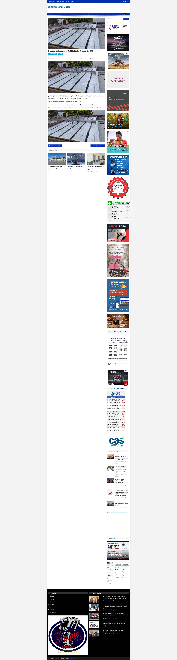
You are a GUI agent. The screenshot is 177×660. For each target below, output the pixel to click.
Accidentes (72, 14)
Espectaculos (98, 14)
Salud (104, 14)
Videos (116, 14)
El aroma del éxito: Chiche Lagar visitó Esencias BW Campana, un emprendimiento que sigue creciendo (121, 457)
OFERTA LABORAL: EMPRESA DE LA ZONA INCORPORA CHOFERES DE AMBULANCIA (110, 572)
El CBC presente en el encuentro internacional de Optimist (55, 167)
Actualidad (59, 14)
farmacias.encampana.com (115, 220)
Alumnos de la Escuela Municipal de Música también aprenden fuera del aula (98, 145)
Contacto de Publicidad (64, 1)
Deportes (79, 14)
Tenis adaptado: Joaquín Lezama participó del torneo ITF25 (74, 167)
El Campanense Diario (59, 7)
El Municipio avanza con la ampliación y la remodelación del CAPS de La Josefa (95, 168)
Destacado (110, 14)
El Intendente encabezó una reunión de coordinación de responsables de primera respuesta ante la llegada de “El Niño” (121, 469)
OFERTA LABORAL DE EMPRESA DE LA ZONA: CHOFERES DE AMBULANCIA (117, 554)
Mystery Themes (72, 658)
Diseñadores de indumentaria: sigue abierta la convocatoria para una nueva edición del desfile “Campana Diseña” (121, 493)
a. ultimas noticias (52, 53)
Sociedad (85, 14)
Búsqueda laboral (117, 568)
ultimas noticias (53, 612)
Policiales (66, 14)
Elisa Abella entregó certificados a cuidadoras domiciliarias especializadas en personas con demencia (121, 481)
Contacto (72, 1)
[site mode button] (125, 14)
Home (53, 14)
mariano (61, 56)
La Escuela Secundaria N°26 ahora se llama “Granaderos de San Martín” (121, 504)
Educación (52, 601)
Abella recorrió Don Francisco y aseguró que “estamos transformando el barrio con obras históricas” (56, 145)
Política (91, 14)
